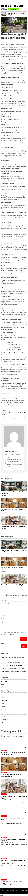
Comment (3, 600)
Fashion (3, 694)
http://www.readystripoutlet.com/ (11, 451)
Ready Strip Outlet (12, 5)
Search (2, 643)
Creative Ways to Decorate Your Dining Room (13, 526)
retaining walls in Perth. (6, 59)
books (2, 684)
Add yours (24, 595)
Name (2, 612)
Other (2, 709)
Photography (4, 713)
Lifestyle (3, 706)
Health (2, 697)
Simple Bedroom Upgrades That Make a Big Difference (13, 671)
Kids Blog (3, 703)
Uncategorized (4, 716)
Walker (10, 41)
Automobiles (4, 681)
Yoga (2, 722)
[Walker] (14, 436)
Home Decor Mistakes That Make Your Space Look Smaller (14, 753)
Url (1, 625)
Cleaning (3, 687)
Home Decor (4, 700)
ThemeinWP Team (6, 892)
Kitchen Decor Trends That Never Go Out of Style (12, 668)
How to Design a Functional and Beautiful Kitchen (12, 662)
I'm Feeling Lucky (14, 9)
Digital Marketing (5, 691)
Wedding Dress (4, 719)
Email (2, 619)
